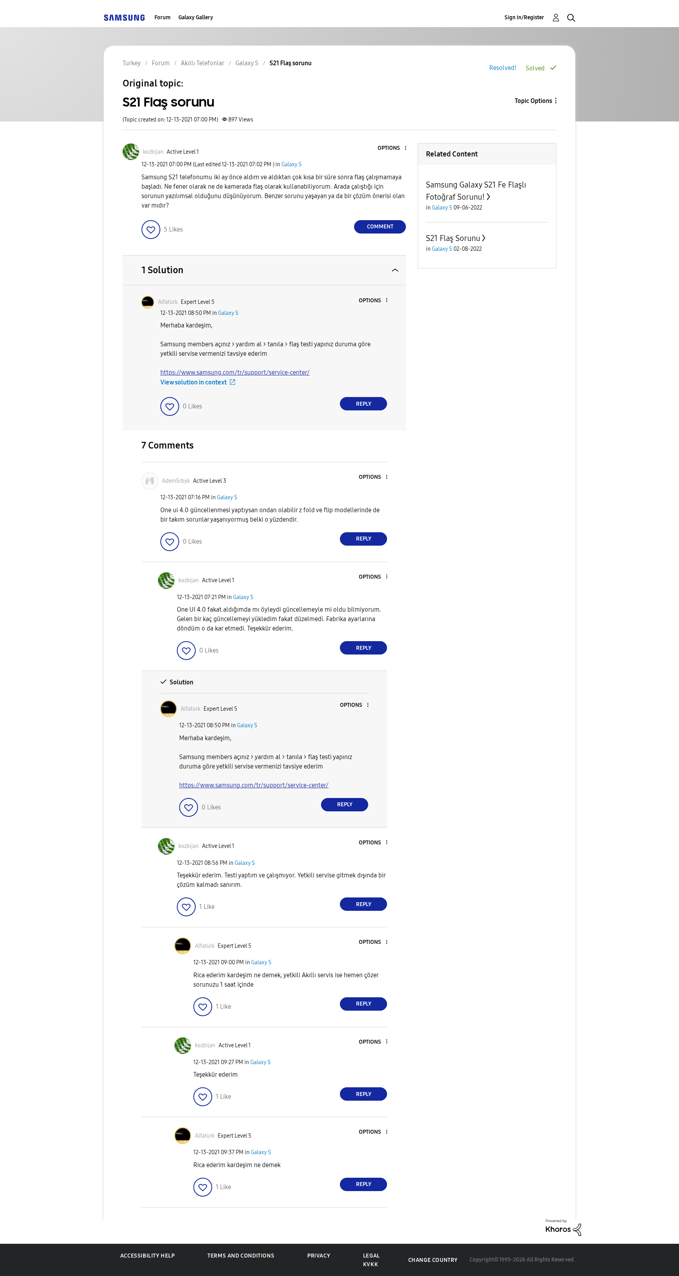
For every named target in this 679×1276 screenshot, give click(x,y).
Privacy (318, 1255)
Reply (363, 404)
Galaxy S (291, 164)
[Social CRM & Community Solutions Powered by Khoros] (563, 1227)
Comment (380, 226)
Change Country (433, 1260)
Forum (162, 17)
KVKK (370, 1264)
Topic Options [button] (533, 101)
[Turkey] (124, 17)
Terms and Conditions (240, 1255)
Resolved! (502, 68)
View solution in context (193, 382)
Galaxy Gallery (195, 17)
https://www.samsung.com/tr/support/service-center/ (235, 372)
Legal (371, 1255)
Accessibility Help (147, 1255)
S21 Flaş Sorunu (453, 238)
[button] (392, 148)
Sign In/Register (524, 17)
